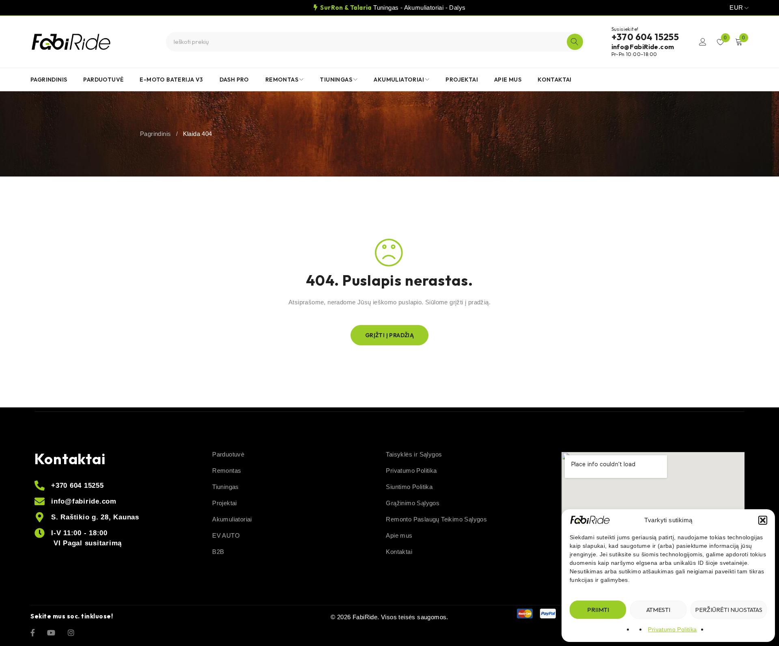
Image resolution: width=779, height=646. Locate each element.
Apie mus (399, 535)
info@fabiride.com (83, 501)
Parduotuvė (228, 454)
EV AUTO (226, 535)
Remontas (226, 470)
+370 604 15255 (645, 37)
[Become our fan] (32, 632)
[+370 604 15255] (39, 485)
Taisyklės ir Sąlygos (414, 454)
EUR (736, 7)
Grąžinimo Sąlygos (412, 503)
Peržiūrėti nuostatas (728, 610)
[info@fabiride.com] (39, 501)
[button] (763, 520)
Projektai (224, 503)
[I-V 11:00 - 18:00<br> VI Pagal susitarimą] (39, 533)
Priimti (598, 610)
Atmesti (658, 610)
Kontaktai (399, 551)
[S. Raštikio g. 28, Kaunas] (39, 517)
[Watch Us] (51, 632)
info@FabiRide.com (642, 47)
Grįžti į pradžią (389, 335)
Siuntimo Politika (409, 486)
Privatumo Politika (672, 629)
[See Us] (71, 632)
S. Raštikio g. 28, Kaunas (95, 517)
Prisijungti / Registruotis (703, 42)
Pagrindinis (155, 133)
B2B (218, 551)
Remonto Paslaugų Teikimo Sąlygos (436, 519)
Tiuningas (225, 486)
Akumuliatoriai (232, 519)
